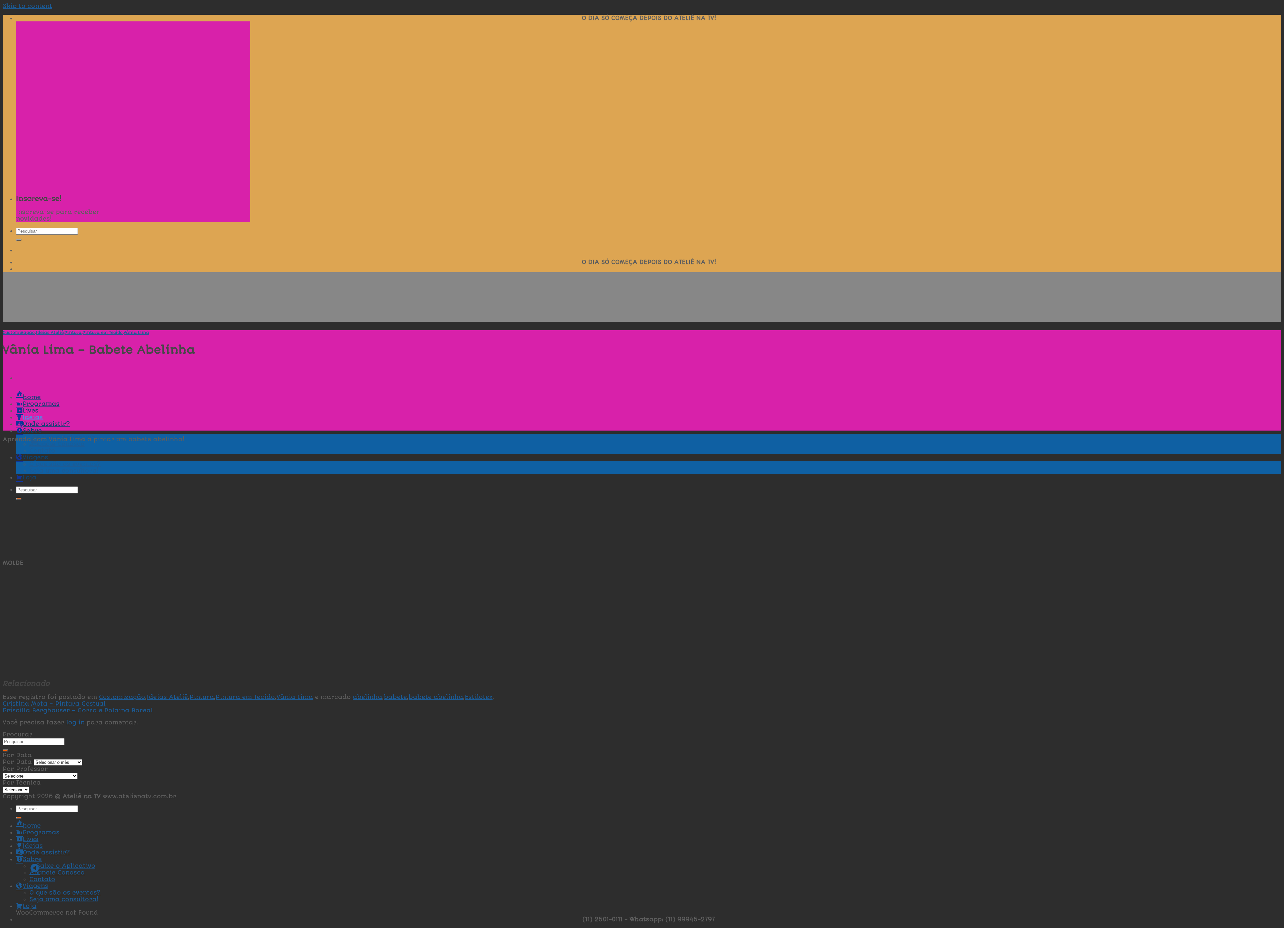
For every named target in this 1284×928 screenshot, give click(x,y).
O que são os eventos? (65, 892)
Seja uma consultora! (63, 899)
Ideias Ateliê (50, 332)
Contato (42, 879)
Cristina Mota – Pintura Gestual (54, 703)
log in (75, 722)
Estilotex (479, 697)
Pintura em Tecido (103, 332)
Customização (19, 332)
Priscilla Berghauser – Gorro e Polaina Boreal (78, 710)
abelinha (367, 697)
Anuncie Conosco (57, 444)
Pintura (73, 332)
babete (395, 697)
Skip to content (27, 6)
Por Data (17, 762)
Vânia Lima (136, 332)
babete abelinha (436, 697)
